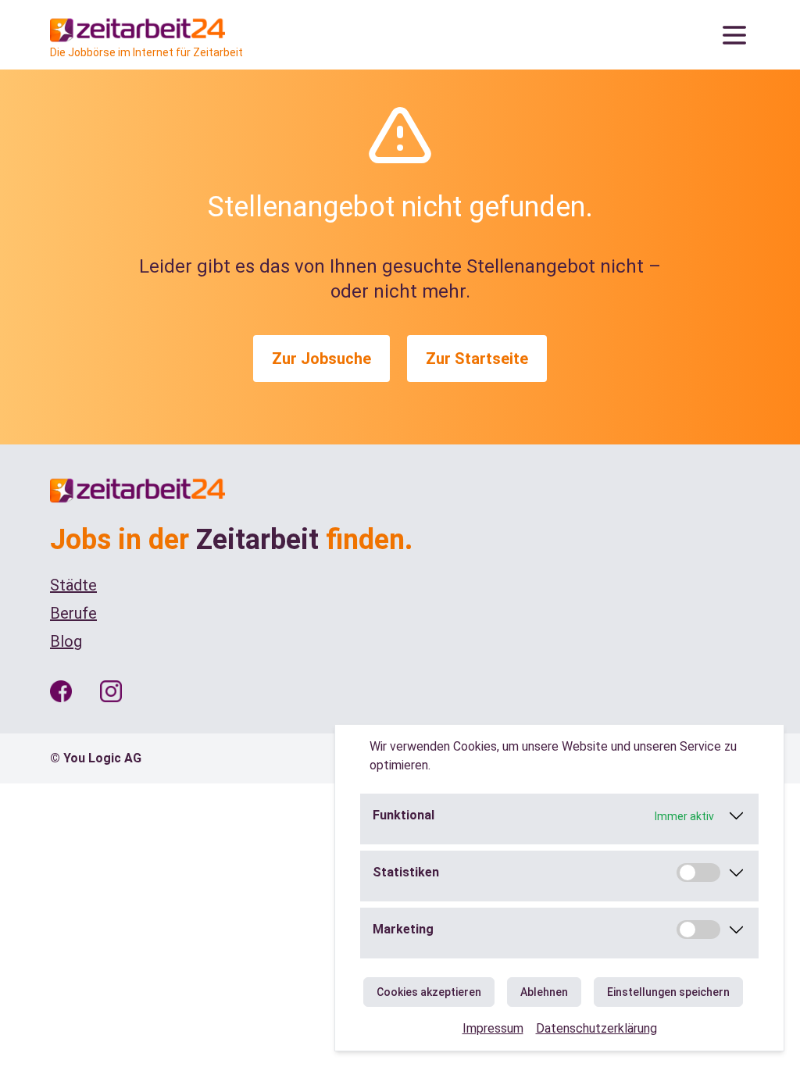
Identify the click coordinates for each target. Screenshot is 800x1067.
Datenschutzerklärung (596, 1028)
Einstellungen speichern (668, 992)
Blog (66, 641)
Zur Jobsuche (321, 358)
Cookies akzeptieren (429, 992)
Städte (73, 585)
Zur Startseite (477, 358)
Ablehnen (544, 992)
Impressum (492, 1028)
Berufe (73, 613)
